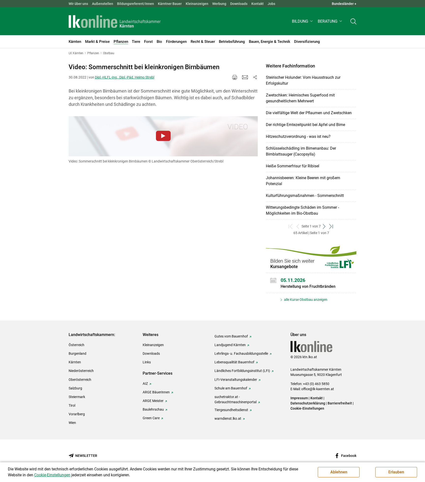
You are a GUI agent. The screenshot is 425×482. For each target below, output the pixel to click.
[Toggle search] (353, 21)
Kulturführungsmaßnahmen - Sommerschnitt (305, 195)
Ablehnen (338, 472)
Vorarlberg (77, 414)
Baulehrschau (153, 409)
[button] (303, 21)
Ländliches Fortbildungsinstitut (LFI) (242, 371)
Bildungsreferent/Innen (135, 4)
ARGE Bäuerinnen (156, 392)
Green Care (151, 418)
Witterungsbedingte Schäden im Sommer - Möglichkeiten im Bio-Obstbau (302, 210)
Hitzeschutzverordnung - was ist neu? (298, 136)
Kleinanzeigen (197, 4)
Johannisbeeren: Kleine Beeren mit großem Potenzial (303, 181)
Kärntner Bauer (170, 4)
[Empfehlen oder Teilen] (255, 77)
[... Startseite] (115, 21)
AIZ (145, 384)
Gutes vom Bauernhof (231, 336)
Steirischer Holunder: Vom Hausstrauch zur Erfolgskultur (303, 80)
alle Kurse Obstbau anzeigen (305, 300)
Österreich (76, 345)
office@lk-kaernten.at (317, 389)
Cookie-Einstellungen (307, 408)
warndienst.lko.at (227, 418)
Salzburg (75, 388)
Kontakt (257, 4)
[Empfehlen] (245, 77)
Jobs (271, 4)
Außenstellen (102, 4)
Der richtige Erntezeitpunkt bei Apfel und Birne (305, 124)
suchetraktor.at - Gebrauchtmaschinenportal (235, 399)
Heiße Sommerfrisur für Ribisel (292, 166)
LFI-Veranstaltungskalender (235, 380)
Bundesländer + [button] (344, 4)
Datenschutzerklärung (307, 403)
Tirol (72, 405)
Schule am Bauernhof (230, 388)
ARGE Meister (153, 401)
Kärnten (75, 362)
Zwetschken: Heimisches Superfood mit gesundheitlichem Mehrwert (300, 98)
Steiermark (77, 397)
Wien (72, 423)
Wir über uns (78, 4)
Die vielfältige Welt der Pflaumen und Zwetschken (309, 113)
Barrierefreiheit (340, 403)
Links (147, 362)
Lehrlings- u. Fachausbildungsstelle (241, 353)
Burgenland (77, 353)
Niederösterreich (81, 371)
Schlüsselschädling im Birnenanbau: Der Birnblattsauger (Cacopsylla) (301, 151)
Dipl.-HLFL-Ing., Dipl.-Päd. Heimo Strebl (124, 77)
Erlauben (396, 472)
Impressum (299, 398)
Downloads (238, 4)
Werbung (219, 4)
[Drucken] (235, 77)
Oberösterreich (80, 380)
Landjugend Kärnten (230, 345)
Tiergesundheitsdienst (231, 410)
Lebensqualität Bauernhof (234, 362)
